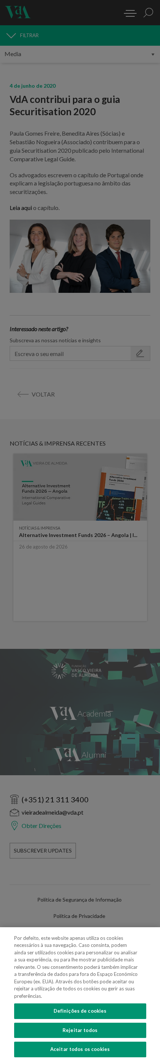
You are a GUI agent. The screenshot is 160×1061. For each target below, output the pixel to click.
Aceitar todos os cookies (80, 1049)
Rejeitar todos (80, 1030)
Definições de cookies (80, 1011)
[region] (80, 994)
